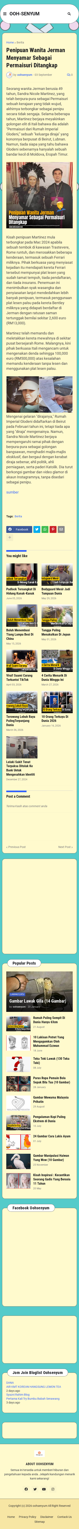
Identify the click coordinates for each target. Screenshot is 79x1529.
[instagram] (52, 1489)
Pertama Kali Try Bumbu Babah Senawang (33, 1398)
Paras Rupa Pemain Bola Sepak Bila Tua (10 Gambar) (51, 1080)
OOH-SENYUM (25, 14)
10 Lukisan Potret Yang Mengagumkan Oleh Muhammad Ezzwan (48, 1041)
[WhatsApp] (45, 529)
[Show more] (9, 537)
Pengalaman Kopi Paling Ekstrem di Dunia (49, 1119)
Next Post (64, 847)
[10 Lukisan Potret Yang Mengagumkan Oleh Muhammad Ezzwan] (18, 1043)
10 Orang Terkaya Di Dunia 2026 (55, 719)
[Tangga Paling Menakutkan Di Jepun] (57, 615)
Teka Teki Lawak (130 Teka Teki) (51, 1061)
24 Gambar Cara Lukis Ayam (51, 1136)
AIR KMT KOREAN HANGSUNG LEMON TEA (33, 1386)
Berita (20, 42)
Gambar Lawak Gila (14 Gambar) (37, 1001)
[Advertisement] (39, 906)
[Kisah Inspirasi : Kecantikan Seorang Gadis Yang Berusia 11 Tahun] (18, 1180)
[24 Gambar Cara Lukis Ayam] (18, 1142)
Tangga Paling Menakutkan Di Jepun (56, 632)
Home (10, 42)
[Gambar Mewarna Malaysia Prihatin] (18, 1103)
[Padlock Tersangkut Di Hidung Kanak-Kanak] (21, 574)
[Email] (61, 529)
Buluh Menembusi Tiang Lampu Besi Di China (19, 634)
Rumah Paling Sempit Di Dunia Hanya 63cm (49, 1020)
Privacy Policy (27, 1516)
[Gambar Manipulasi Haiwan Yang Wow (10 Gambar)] (18, 1161)
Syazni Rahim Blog (18, 1394)
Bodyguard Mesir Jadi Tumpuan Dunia (56, 591)
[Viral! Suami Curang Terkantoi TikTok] (21, 661)
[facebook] (26, 1489)
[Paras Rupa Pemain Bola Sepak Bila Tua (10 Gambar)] (18, 1083)
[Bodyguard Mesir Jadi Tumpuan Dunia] (57, 574)
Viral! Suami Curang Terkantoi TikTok (19, 678)
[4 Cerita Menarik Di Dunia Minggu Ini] (57, 661)
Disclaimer (46, 1516)
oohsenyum (40, 1505)
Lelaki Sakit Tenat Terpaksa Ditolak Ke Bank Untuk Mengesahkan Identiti (20, 768)
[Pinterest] (53, 529)
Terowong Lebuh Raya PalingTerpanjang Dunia (20, 721)
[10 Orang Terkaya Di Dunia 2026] (57, 702)
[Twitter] (36, 529)
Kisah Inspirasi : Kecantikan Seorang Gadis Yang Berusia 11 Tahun (51, 1179)
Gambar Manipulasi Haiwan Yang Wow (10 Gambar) (51, 1158)
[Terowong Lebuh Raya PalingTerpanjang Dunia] (21, 702)
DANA (10, 1382)
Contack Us (64, 1516)
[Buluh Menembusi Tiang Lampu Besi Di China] (21, 615)
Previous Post (17, 847)
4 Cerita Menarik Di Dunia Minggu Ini (54, 678)
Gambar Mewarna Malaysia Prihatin (51, 1100)
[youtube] (44, 1489)
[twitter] (35, 1489)
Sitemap (39, 1521)
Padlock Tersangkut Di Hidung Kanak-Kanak (21, 591)
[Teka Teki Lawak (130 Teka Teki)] (18, 1064)
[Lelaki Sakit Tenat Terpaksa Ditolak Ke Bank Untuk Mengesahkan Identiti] (21, 747)
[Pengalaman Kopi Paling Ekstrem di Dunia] (18, 1122)
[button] (5, 14)
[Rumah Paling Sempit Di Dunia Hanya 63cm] (18, 1023)
